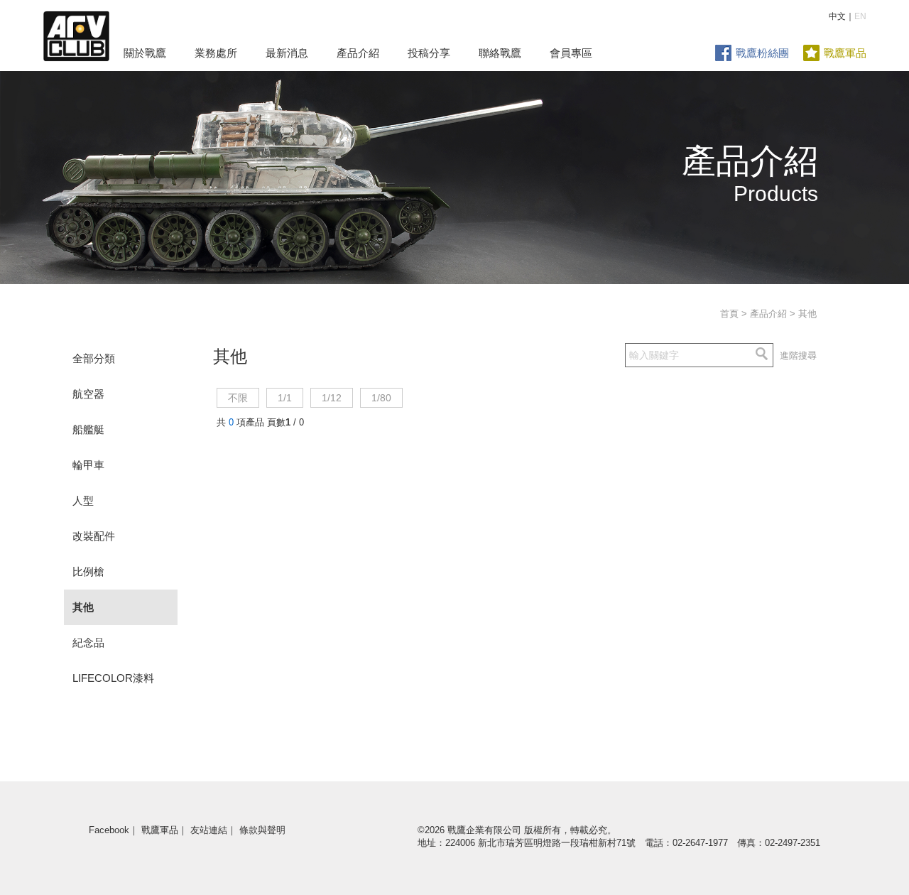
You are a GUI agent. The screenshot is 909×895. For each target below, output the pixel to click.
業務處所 (216, 53)
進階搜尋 (798, 355)
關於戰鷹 (145, 53)
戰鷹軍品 (845, 53)
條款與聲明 (262, 830)
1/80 (381, 397)
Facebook (109, 830)
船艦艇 (88, 429)
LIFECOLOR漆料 (113, 678)
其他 (83, 607)
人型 (83, 500)
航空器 (88, 394)
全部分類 (93, 358)
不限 (238, 397)
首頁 (729, 313)
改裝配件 (93, 536)
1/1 (285, 397)
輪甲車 (88, 465)
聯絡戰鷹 (500, 53)
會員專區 (571, 53)
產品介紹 (358, 53)
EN (860, 16)
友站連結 (208, 830)
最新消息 (287, 53)
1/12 (332, 397)
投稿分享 (429, 53)
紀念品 (88, 642)
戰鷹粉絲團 (762, 53)
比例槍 (88, 571)
